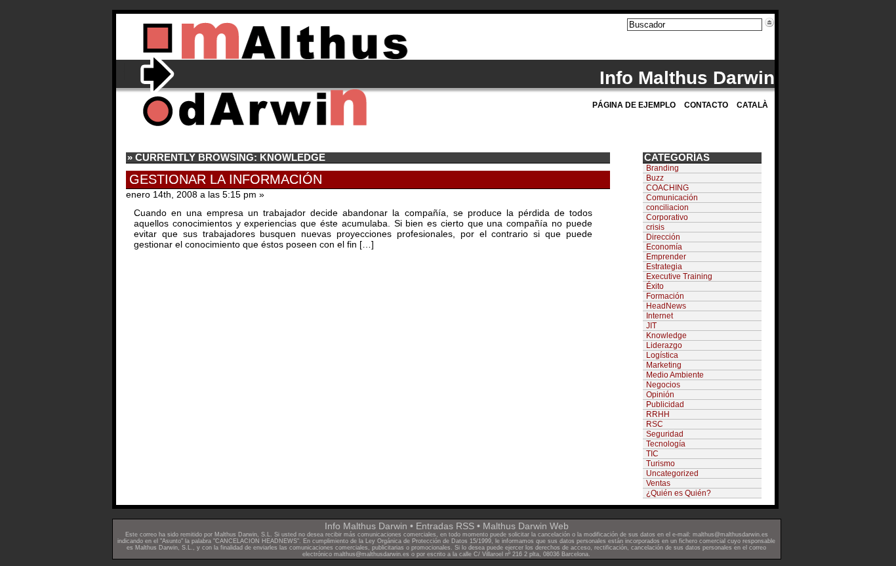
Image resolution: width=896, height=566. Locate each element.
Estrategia (664, 266)
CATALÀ (752, 105)
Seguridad (664, 434)
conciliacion (667, 207)
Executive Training (679, 276)
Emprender (666, 256)
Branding (662, 168)
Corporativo (667, 217)
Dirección (663, 237)
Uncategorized (672, 473)
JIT (651, 325)
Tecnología (665, 443)
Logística (662, 355)
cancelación (554, 534)
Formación (665, 296)
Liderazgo (664, 345)
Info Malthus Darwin (687, 78)
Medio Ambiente (675, 375)
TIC (652, 453)
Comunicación (672, 197)
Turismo (660, 463)
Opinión (660, 394)
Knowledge (666, 335)
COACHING (667, 187)
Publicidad (665, 404)
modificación (601, 534)
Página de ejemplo (634, 105)
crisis (655, 227)
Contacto (706, 105)
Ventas (658, 483)
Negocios (663, 384)
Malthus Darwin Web (526, 526)
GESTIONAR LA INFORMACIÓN (225, 179)
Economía (664, 246)
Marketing (664, 365)
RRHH (658, 414)
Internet (659, 315)
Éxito (655, 286)
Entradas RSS (445, 526)
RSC (654, 424)
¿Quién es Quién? (678, 493)
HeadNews (666, 306)
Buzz (655, 178)
